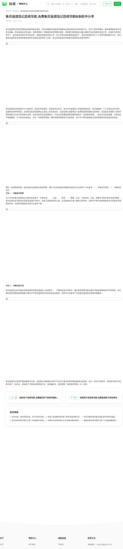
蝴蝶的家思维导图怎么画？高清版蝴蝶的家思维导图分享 (100, 420)
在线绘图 (117, 3)
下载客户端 (108, 3)
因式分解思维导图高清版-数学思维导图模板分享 (100, 417)
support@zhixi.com (104, 544)
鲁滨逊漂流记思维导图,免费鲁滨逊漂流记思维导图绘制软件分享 (35, 11)
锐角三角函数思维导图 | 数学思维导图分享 (63, 417)
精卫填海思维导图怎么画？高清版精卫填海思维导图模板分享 (28, 420)
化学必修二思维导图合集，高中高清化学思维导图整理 (28, 417)
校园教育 (16, 11)
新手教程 (32, 544)
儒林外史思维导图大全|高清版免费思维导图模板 (64, 420)
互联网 (60, 544)
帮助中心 (23, 4)
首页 (1, 544)
